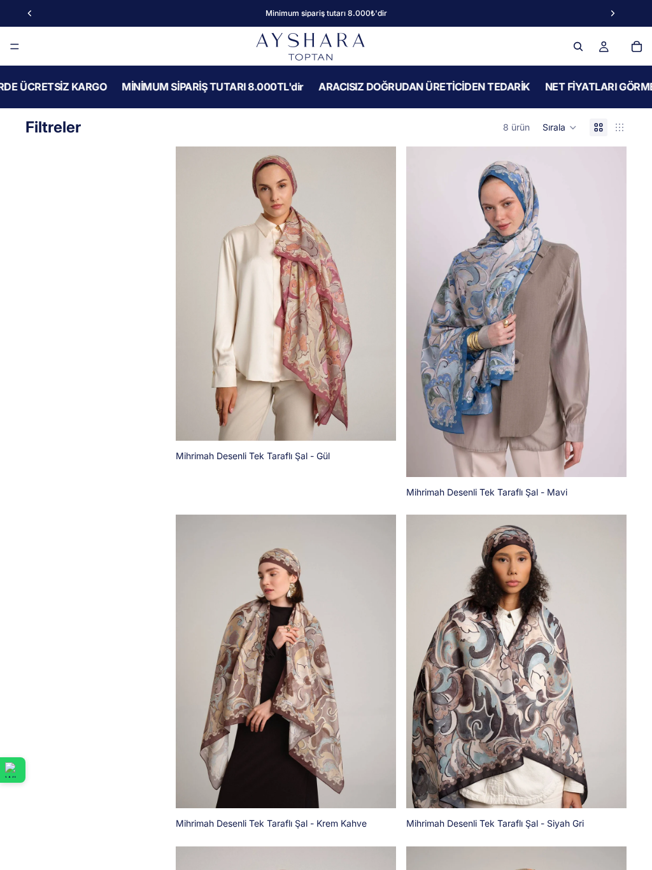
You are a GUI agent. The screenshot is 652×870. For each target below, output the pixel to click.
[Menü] (14, 46)
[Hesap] (604, 46)
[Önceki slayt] (195, 294)
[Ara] (578, 46)
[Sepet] (637, 46)
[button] (559, 127)
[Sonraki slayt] (377, 294)
